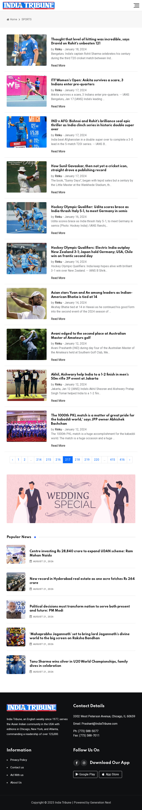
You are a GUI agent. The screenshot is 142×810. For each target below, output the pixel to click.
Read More (58, 65)
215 (48, 459)
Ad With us (16, 775)
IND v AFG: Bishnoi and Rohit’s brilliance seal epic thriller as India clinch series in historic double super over (92, 125)
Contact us (17, 767)
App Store (112, 774)
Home (13, 19)
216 (58, 459)
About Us (16, 782)
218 (77, 459)
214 (38, 459)
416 (122, 459)
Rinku (58, 49)
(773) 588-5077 (88, 731)
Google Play (87, 774)
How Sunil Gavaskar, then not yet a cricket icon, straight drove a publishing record (89, 168)
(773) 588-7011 (89, 735)
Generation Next (100, 802)
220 (96, 459)
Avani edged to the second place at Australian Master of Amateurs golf (88, 335)
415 (112, 459)
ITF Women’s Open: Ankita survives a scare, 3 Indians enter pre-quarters (87, 82)
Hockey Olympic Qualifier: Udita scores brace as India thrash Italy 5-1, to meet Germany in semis (90, 209)
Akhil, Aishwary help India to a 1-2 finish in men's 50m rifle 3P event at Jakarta (90, 376)
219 (86, 459)
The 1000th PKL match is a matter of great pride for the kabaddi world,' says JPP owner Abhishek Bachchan (92, 419)
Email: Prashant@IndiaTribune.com (95, 723)
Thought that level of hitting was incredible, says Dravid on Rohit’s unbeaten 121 (90, 41)
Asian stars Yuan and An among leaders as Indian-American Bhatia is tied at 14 (91, 294)
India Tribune (63, 802)
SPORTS (27, 19)
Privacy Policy (18, 760)
